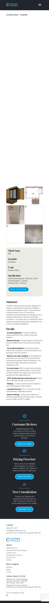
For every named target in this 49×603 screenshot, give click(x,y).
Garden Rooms (11, 548)
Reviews (9, 567)
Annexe (9, 560)
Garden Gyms (11, 553)
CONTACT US (24, 509)
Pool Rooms (10, 557)
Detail (8, 570)
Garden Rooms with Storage (16, 550)
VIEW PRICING (24, 477)
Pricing (8, 572)
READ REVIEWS (24, 444)
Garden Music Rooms (14, 555)
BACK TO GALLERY (18, 289)
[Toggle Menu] (39, 5)
